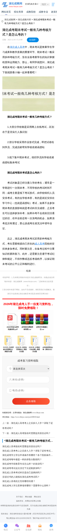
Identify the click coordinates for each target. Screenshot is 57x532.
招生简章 (18, 12)
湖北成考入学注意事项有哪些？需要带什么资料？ (26, 485)
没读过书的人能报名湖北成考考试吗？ (21, 477)
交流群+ (32, 40)
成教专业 (43, 12)
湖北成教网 (9, 19)
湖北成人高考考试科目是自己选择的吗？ (22, 472)
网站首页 (6, 12)
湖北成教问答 (24, 19)
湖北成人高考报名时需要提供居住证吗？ (31, 433)
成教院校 (31, 12)
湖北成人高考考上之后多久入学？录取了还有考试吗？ (28, 451)
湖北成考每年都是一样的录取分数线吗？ (22, 459)
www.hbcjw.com (38, 413)
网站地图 (28, 497)
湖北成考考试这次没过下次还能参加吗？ (22, 468)
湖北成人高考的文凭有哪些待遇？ (18, 481)
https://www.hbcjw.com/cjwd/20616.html (25, 417)
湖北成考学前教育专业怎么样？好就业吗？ (23, 464)
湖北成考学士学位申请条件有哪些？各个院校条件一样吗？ (28, 455)
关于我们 (19, 497)
